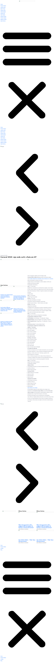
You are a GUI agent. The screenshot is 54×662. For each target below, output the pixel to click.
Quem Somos (3, 20)
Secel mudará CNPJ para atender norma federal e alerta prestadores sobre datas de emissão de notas (7, 309)
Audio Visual (3, 8)
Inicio (2, 545)
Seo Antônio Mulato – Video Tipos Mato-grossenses (27, 540)
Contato (2, 548)
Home (2, 4)
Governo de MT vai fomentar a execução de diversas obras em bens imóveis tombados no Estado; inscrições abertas (20, 297)
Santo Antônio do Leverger (32, 387)
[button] (27, 74)
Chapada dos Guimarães (37, 278)
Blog (1, 549)
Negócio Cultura (3, 19)
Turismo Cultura (3, 17)
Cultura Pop (3, 13)
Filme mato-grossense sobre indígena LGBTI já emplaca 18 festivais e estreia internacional (26, 526)
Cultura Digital (3, 11)
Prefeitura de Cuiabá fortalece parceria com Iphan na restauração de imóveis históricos (7, 296)
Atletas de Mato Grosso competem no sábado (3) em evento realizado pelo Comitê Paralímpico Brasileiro (19, 310)
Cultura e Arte (3, 7)
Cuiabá (31, 278)
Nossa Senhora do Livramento (47, 278)
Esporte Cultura (3, 16)
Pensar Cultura (3, 5)
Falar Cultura (3, 14)
